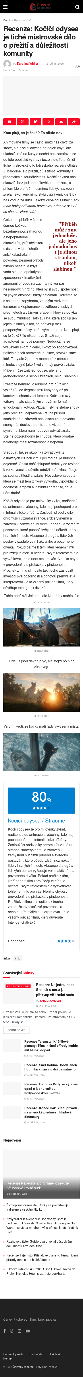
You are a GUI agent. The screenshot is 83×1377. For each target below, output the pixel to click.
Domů (7, 20)
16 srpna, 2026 (35, 1075)
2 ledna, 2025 (55, 63)
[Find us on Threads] (12, 1331)
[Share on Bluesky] (35, 121)
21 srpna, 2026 (47, 1005)
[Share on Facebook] (9, 121)
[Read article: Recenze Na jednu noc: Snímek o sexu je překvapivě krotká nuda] (18, 993)
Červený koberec (23, 1367)
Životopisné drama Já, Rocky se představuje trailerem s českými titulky (37, 1207)
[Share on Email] (61, 121)
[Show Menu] (5, 6)
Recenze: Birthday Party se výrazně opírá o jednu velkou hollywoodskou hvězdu (51, 1088)
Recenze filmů (22, 20)
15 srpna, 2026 (35, 1098)
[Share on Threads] (23, 121)
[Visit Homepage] (41, 6)
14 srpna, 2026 (35, 1122)
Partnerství (36, 1354)
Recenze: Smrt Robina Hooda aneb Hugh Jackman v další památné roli (50, 1067)
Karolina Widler (27, 63)
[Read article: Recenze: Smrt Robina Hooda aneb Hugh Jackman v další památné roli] (12, 1069)
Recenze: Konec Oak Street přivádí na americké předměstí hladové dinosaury (50, 1112)
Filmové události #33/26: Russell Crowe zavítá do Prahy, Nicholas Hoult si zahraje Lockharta (40, 1271)
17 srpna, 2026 (35, 1055)
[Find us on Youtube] (28, 1331)
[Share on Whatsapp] (48, 121)
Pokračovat (18, 1029)
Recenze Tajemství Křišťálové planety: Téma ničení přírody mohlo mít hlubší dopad (51, 1045)
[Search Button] (77, 6)
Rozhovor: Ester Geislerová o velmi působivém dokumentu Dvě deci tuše (39, 1243)
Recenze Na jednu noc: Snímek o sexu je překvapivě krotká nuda (55, 989)
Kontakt (8, 1358)
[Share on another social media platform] (74, 121)
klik (17, 958)
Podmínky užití (13, 1354)
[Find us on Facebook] (4, 1331)
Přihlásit (55, 1354)
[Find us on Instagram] (19, 1331)
